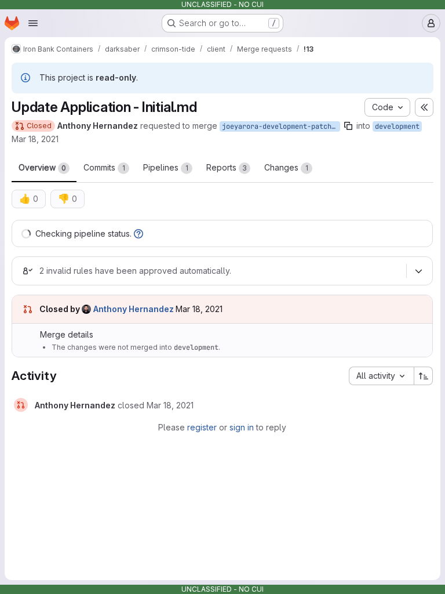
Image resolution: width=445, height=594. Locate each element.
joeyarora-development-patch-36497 (281, 126)
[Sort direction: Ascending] (423, 376)
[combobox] (381, 376)
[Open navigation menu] (33, 23)
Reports (226, 167)
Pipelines (165, 167)
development (397, 126)
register (202, 427)
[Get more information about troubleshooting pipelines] (138, 233)
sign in (241, 427)
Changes (286, 167)
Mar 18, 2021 (35, 139)
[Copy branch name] (348, 126)
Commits (104, 167)
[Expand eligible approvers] (418, 271)
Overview (42, 167)
